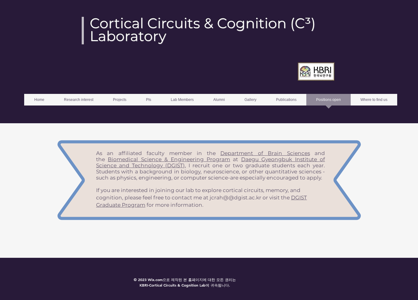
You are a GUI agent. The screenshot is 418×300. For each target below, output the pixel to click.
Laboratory (128, 36)
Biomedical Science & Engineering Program (169, 159)
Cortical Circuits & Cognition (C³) (202, 23)
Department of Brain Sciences (265, 153)
